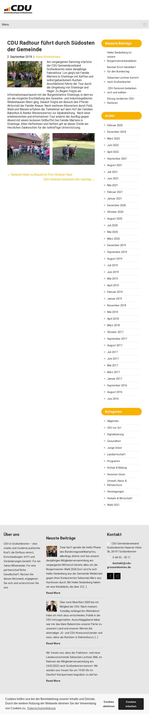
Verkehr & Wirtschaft (119, 498)
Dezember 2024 (116, 131)
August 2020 (114, 218)
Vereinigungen (115, 491)
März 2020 (113, 238)
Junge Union (114, 447)
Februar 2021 (115, 192)
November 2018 (116, 305)
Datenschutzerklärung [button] (41, 708)
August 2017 (114, 345)
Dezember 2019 (116, 245)
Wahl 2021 (113, 505)
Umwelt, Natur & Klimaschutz (117, 483)
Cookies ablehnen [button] (109, 704)
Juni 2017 (113, 358)
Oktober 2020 (115, 212)
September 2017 (117, 338)
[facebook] (110, 576)
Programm (113, 461)
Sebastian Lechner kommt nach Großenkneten (123, 80)
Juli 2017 (112, 352)
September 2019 (117, 252)
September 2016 (117, 385)
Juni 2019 (113, 272)
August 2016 (114, 392)
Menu (5, 24)
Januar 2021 (114, 198)
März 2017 (113, 372)
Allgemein (113, 421)
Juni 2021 (113, 178)
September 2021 (117, 158)
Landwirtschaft (116, 454)
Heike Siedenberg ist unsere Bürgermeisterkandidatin (121, 57)
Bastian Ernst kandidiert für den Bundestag (121, 69)
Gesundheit (114, 441)
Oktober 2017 (115, 332)
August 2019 (114, 258)
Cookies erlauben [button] (131, 704)
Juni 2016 (113, 398)
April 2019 (113, 285)
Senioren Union (116, 474)
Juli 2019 (112, 265)
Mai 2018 (112, 312)
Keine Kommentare (48, 57)
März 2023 (113, 138)
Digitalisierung (115, 434)
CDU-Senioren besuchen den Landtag (69, 179)
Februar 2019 (115, 292)
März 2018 (113, 325)
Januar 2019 (114, 298)
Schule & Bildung (117, 467)
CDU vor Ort (114, 427)
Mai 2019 (112, 278)
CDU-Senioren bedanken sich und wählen (121, 90)
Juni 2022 (113, 145)
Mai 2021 (112, 185)
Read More (53, 593)
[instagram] (117, 576)
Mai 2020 (112, 232)
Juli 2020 (112, 225)
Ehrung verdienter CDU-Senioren (121, 100)
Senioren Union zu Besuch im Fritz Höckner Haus (39, 174)
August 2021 (114, 165)
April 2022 (113, 152)
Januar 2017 (114, 378)
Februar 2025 (115, 125)
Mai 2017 (112, 365)
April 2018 (113, 318)
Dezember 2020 (116, 205)
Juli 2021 (112, 172)
